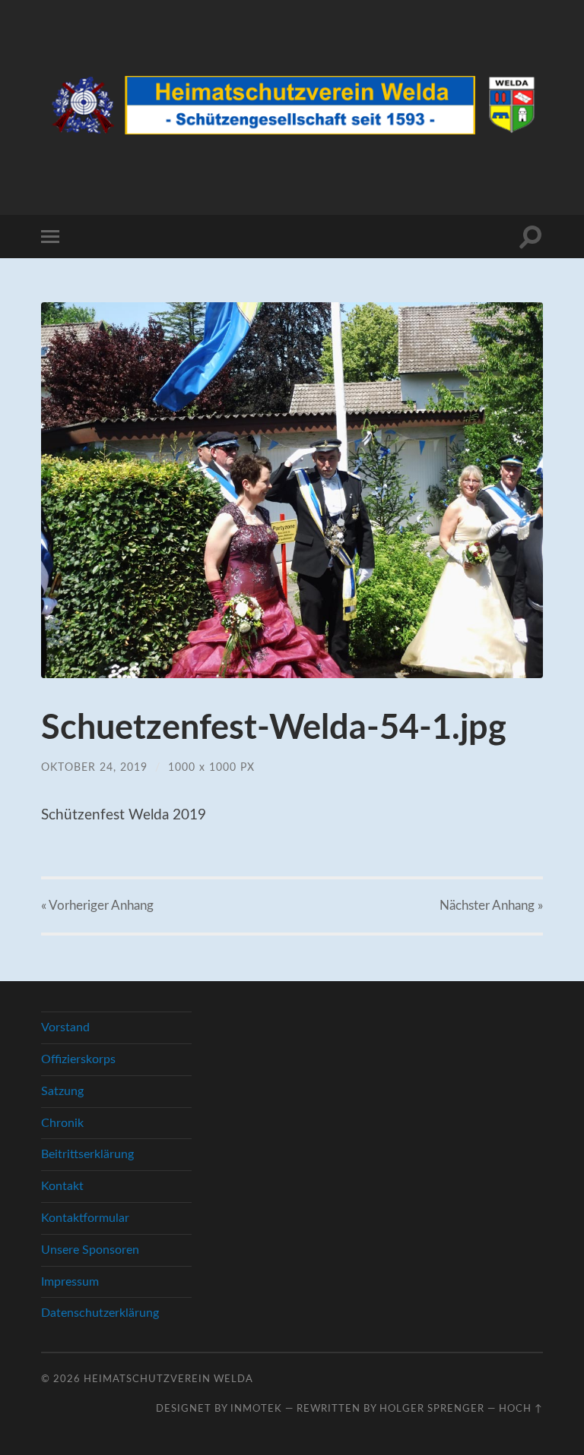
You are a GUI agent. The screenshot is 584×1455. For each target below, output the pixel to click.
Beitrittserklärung (87, 1154)
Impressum (70, 1282)
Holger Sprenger (431, 1408)
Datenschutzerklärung (100, 1313)
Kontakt (62, 1186)
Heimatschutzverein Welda (168, 1379)
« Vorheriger (97, 905)
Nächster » (491, 905)
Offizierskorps (78, 1059)
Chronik (62, 1123)
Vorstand (65, 1027)
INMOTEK (256, 1408)
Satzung (62, 1091)
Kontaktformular (85, 1218)
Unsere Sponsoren (90, 1250)
